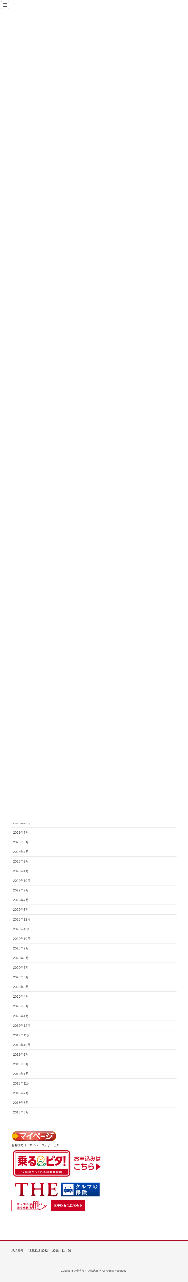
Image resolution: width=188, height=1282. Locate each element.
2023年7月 (21, 832)
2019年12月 (21, 1025)
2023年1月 (21, 871)
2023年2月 (21, 861)
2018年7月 (21, 1093)
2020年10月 (21, 939)
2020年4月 (21, 996)
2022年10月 (21, 880)
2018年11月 (21, 1083)
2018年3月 (21, 1112)
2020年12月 (21, 919)
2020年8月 (21, 958)
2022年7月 (21, 900)
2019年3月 (21, 1064)
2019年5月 (21, 1054)
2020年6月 (21, 977)
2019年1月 (21, 1074)
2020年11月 (21, 929)
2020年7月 (21, 967)
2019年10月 (21, 1045)
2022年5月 (21, 909)
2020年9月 (21, 948)
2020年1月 (21, 1016)
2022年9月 (21, 890)
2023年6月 (21, 842)
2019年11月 (21, 1035)
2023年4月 (21, 852)
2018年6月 (21, 1102)
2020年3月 (21, 1006)
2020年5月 (21, 987)
